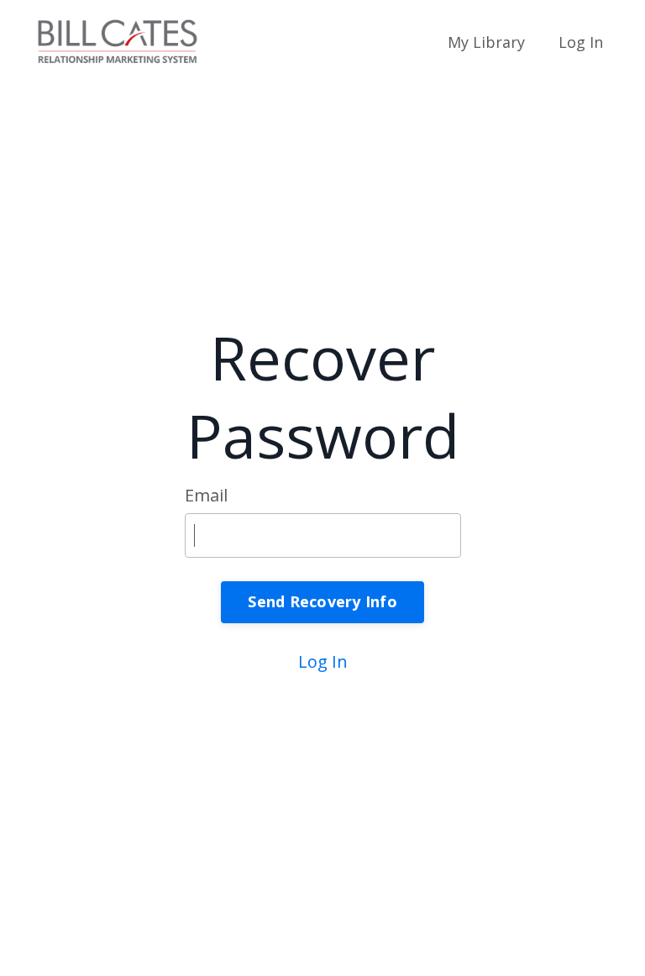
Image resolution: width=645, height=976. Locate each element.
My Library (486, 42)
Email (206, 495)
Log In (580, 42)
